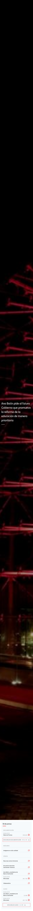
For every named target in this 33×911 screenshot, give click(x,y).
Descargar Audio (15, 905)
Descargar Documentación (15, 840)
